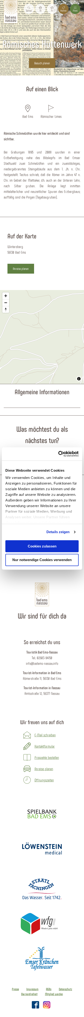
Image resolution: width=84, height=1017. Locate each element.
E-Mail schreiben (45, 735)
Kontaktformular (45, 746)
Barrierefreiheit (29, 994)
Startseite (29, 78)
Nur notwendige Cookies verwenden (42, 560)
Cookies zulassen (42, 546)
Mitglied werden (54, 994)
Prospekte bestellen (47, 757)
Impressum (32, 989)
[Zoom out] (5, 302)
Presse (15, 989)
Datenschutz (65, 989)
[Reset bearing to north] (5, 309)
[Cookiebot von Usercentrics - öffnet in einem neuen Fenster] (59, 454)
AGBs (48, 989)
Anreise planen (44, 768)
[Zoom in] (5, 295)
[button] (40, 9)
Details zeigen (58, 532)
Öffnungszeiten (44, 780)
